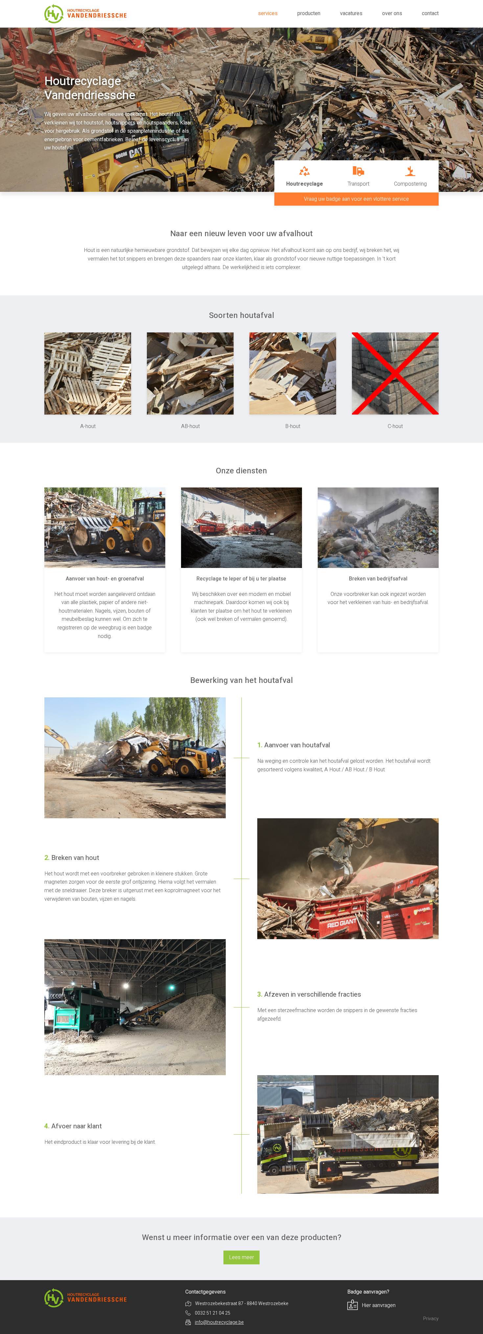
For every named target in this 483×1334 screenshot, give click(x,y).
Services (268, 13)
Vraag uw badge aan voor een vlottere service (356, 199)
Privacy (431, 1318)
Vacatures (351, 13)
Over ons (392, 13)
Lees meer (241, 1257)
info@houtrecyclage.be (219, 1322)
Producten (308, 13)
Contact (430, 13)
